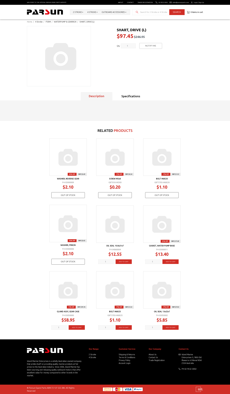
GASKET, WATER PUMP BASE (162, 246)
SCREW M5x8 (115, 179)
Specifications (130, 96)
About (120, 2)
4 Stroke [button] (91, 12)
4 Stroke (92, 357)
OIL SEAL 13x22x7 (162, 311)
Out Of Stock (68, 195)
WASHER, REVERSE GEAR (68, 179)
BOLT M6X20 (162, 179)
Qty (118, 46)
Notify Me (150, 46)
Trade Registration (145, 2)
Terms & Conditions (127, 357)
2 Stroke (92, 354)
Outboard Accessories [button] (113, 12)
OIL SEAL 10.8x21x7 (115, 246)
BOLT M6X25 (115, 311)
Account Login (124, 363)
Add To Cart (123, 261)
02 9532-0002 (191, 369)
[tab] (96, 96)
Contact (130, 2)
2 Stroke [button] (77, 12)
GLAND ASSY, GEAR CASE (68, 311)
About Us (152, 354)
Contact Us (153, 357)
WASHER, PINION (68, 245)
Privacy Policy (124, 360)
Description (96, 96)
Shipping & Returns (127, 354)
